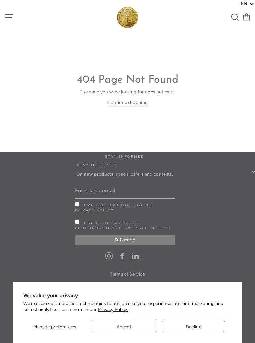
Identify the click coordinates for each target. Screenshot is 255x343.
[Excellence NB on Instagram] (109, 255)
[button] (247, 3)
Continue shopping (127, 102)
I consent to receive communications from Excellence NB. (123, 225)
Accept (124, 326)
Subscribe (124, 239)
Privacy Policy (94, 210)
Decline (193, 326)
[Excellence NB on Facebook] (122, 255)
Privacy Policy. (113, 309)
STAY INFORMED (97, 165)
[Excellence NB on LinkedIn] (135, 255)
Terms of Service (127, 274)
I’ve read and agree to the (114, 207)
